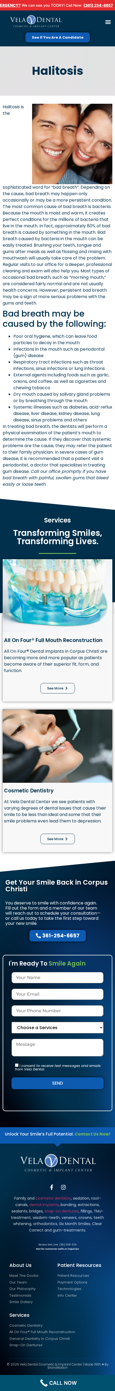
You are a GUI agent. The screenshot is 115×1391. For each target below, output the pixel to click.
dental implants (44, 1204)
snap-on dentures (62, 1211)
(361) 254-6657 (98, 5)
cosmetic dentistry (53, 1198)
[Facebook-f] (51, 1187)
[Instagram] (63, 1187)
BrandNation (58, 1367)
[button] (107, 22)
